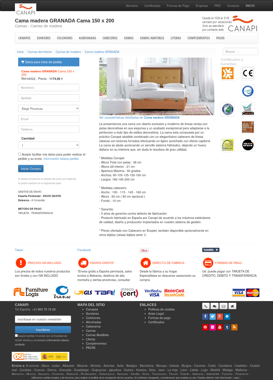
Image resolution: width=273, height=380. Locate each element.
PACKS (220, 38)
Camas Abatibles (97, 335)
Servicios (132, 5)
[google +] (220, 316)
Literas (90, 339)
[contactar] (223, 306)
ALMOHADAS (87, 38)
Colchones (93, 318)
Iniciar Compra (31, 168)
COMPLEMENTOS (198, 38)
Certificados (152, 5)
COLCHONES (65, 38)
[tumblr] (227, 327)
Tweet (19, 250)
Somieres (92, 313)
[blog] (234, 327)
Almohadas (93, 322)
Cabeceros (93, 326)
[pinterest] (205, 327)
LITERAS (176, 38)
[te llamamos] (206, 306)
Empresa (202, 5)
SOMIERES (44, 38)
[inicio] (232, 306)
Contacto (233, 5)
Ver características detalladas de (139, 117)
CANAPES (24, 38)
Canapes (92, 309)
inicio (20, 52)
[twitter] (212, 316)
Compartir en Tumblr (210, 250)
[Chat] (215, 306)
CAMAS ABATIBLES (152, 38)
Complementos (96, 343)
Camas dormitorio (40, 52)
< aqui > (236, 377)
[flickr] (212, 327)
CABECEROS (110, 38)
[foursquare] (227, 316)
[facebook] (205, 316)
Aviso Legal (156, 313)
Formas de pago (159, 318)
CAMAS (129, 38)
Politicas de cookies (161, 309)
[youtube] (220, 327)
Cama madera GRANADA (102, 52)
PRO (217, 5)
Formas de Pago (178, 5)
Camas (91, 330)
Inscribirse (43, 330)
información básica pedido (61, 158)
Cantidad (24, 138)
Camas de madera (68, 52)
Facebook (84, 250)
